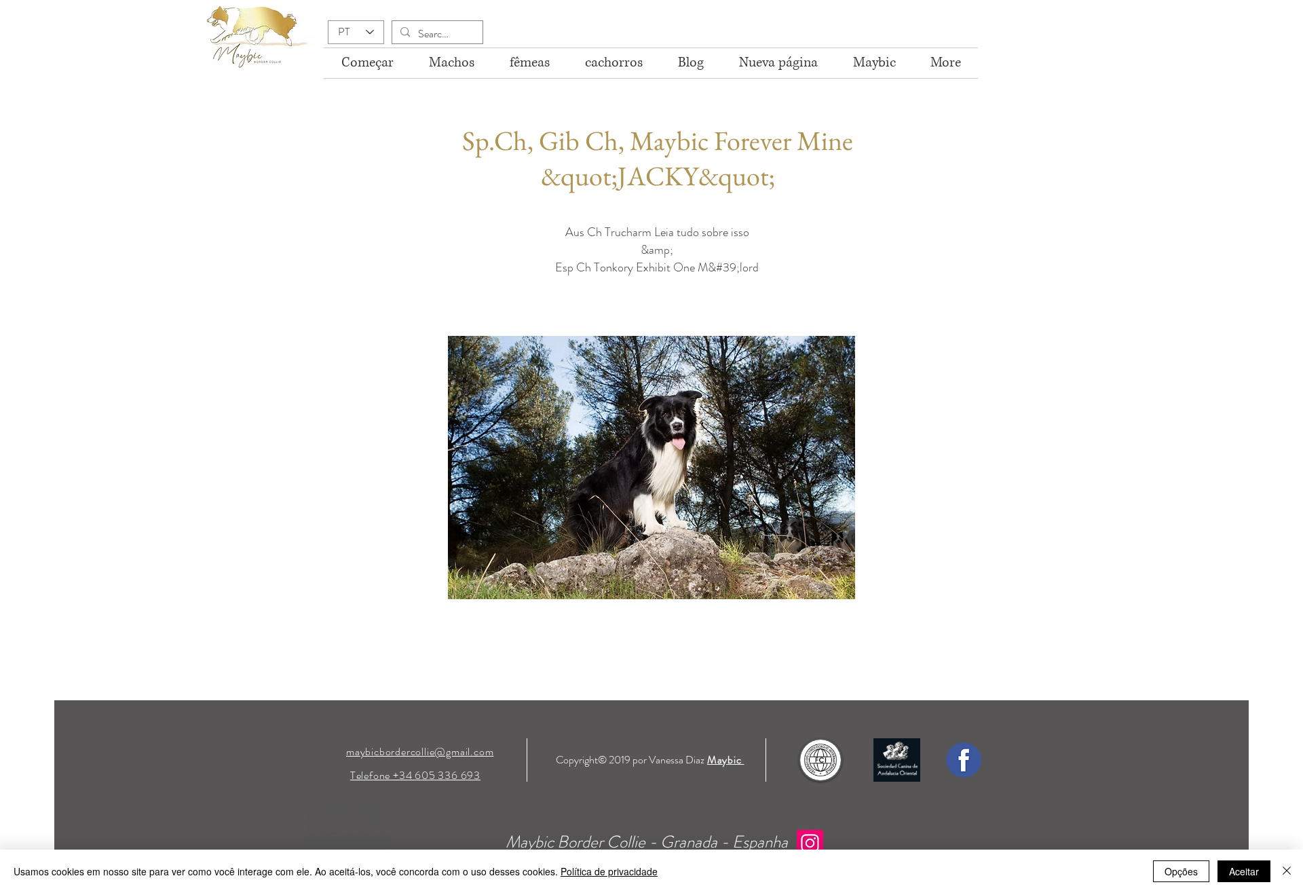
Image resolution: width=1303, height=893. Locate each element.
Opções (1181, 871)
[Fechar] (1287, 871)
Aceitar (1244, 871)
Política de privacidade (609, 871)
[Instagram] (810, 843)
